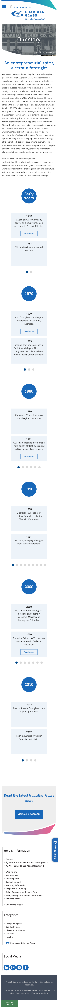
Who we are (11, 872)
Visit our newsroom (29, 813)
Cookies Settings (9, 1003)
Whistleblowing (13, 898)
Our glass (10, 933)
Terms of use (12, 875)
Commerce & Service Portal (22, 943)
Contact (9, 859)
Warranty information (16, 885)
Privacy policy (12, 878)
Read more (29, 233)
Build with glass (13, 927)
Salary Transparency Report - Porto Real (24, 895)
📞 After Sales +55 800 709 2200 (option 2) (25, 866)
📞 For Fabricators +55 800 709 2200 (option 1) (27, 862)
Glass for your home (15, 930)
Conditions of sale (14, 904)
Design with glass (14, 923)
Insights (9, 937)
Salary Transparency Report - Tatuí (22, 892)
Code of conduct (13, 882)
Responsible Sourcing (16, 888)
